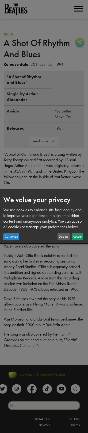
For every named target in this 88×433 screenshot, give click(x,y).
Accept (77, 237)
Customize (11, 237)
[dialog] (44, 216)
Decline (64, 237)
